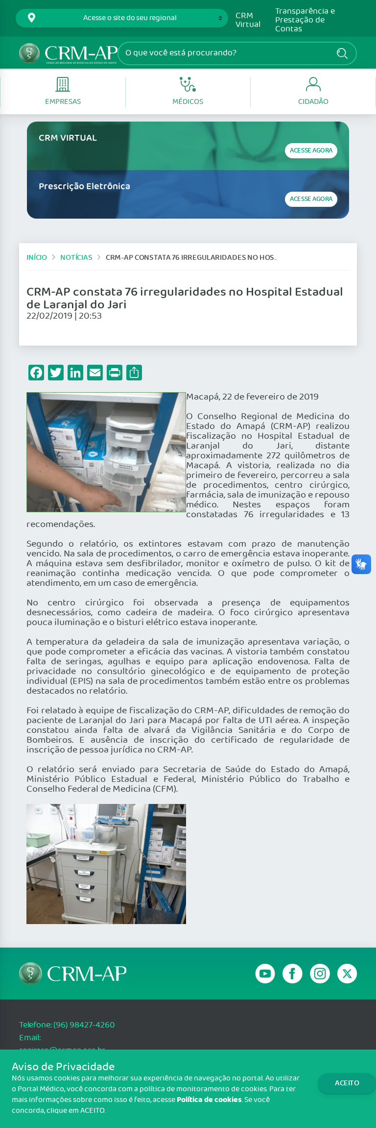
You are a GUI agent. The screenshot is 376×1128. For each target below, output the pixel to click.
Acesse (311, 151)
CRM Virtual (247, 20)
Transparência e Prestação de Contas (305, 20)
